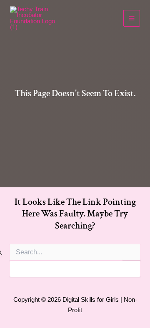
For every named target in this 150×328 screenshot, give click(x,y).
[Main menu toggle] (131, 18)
